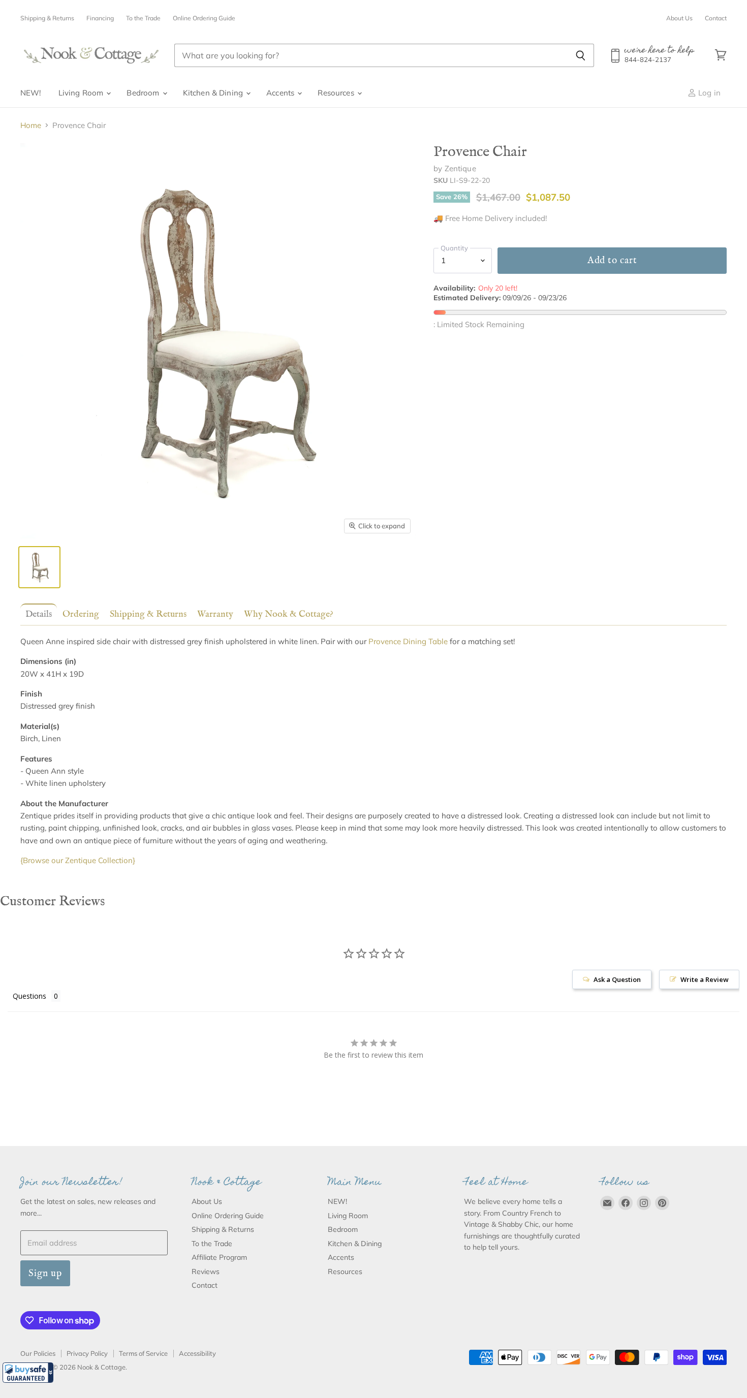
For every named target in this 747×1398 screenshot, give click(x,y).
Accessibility (197, 1353)
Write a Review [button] (704, 979)
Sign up (45, 1273)
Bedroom (144, 93)
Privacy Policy (87, 1353)
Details (38, 614)
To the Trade (143, 18)
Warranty (215, 614)
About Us (679, 18)
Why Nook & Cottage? (288, 614)
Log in (708, 93)
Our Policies (37, 1353)
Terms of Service (143, 1353)
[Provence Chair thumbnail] (39, 567)
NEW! (30, 93)
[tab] (36, 613)
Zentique (460, 168)
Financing (100, 18)
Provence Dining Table (408, 641)
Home (30, 125)
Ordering (81, 614)
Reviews (206, 1271)
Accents (281, 93)
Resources (337, 93)
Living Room (82, 93)
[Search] (580, 55)
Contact (716, 18)
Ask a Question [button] (617, 979)
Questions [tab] (29, 996)
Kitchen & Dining (214, 93)
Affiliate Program (219, 1257)
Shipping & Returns (47, 18)
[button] (28, 1372)
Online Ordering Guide (204, 18)
